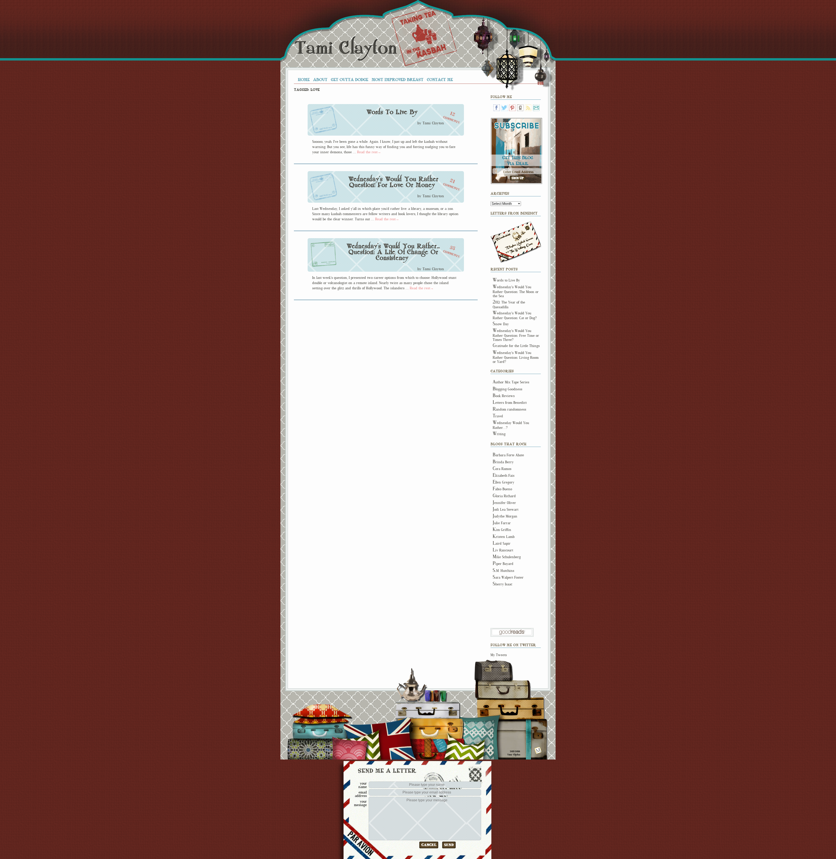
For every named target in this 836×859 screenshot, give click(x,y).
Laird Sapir (502, 543)
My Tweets (498, 655)
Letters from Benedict (516, 242)
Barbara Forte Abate (508, 455)
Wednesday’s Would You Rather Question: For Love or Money (393, 182)
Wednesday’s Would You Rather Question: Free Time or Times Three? (516, 335)
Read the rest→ (369, 152)
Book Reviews (504, 396)
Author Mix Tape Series (511, 382)
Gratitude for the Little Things (516, 346)
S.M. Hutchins (503, 571)
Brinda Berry (503, 462)
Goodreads (520, 107)
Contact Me (440, 79)
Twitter (504, 107)
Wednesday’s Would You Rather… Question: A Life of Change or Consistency (393, 252)
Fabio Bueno (502, 489)
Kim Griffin (502, 530)
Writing (499, 434)
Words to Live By (392, 112)
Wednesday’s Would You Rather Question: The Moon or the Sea (516, 291)
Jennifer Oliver (504, 503)
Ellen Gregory (503, 482)
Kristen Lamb (503, 537)
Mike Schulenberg (507, 557)
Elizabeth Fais (503, 475)
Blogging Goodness (507, 389)
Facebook (496, 107)
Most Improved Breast (397, 79)
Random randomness (509, 409)
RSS (528, 107)
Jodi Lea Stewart (505, 509)
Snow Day (501, 324)
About (320, 79)
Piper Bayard (503, 564)
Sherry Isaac (502, 584)
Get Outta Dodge (349, 79)
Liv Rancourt (503, 550)
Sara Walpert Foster (508, 577)
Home (304, 79)
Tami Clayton (345, 48)
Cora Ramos (502, 469)
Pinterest (512, 107)
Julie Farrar (502, 523)
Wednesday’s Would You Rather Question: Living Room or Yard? (516, 357)
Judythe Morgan (505, 516)
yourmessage (360, 803)
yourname (362, 785)
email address (361, 794)
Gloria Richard (504, 496)
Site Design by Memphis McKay (538, 750)
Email (536, 107)
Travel (498, 416)
